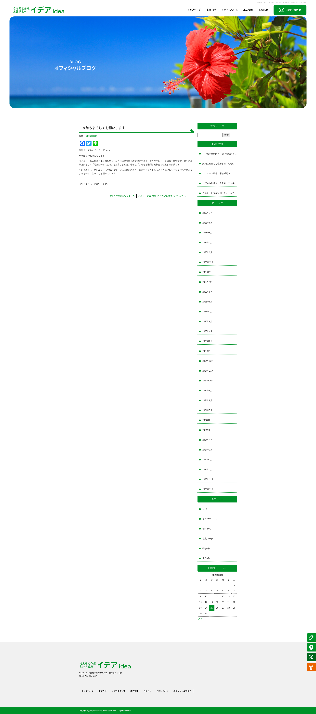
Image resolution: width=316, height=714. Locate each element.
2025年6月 (207, 321)
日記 (204, 509)
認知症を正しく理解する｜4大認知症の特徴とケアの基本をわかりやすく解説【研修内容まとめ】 (219, 163)
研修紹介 (206, 548)
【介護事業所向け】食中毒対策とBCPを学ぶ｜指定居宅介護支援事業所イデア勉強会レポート (219, 153)
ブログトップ (217, 126)
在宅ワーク (207, 538)
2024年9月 (207, 390)
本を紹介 (206, 558)
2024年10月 (208, 380)
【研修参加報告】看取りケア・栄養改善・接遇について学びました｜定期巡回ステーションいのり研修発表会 (219, 183)
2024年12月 (208, 361)
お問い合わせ (290, 9)
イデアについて (230, 9)
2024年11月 (208, 371)
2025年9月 (207, 292)
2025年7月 (207, 311)
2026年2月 (207, 252)
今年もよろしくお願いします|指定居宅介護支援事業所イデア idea (281, 2)
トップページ (194, 9)
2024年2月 (207, 459)
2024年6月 (207, 420)
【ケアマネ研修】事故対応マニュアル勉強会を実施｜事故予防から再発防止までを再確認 (219, 173)
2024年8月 (207, 400)
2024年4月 (207, 440)
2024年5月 (207, 430)
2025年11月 (208, 272)
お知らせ (264, 9)
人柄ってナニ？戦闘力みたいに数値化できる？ (162, 196)
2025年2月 (207, 341)
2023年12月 (208, 479)
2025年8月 (207, 302)
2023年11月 (208, 489)
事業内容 (211, 9)
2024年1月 (207, 469)
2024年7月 (207, 410)
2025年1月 (207, 351)
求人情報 (248, 9)
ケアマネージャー (211, 519)
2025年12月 (208, 262)
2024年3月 (207, 450)
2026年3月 (207, 242)
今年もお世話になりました (120, 196)
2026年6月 (207, 223)
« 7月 (200, 619)
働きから (206, 528)
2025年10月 (208, 282)
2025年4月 (207, 331)
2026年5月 (207, 232)
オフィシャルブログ (182, 691)
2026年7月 (207, 213)
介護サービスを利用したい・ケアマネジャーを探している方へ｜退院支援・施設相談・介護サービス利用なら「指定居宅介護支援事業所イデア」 (219, 193)
